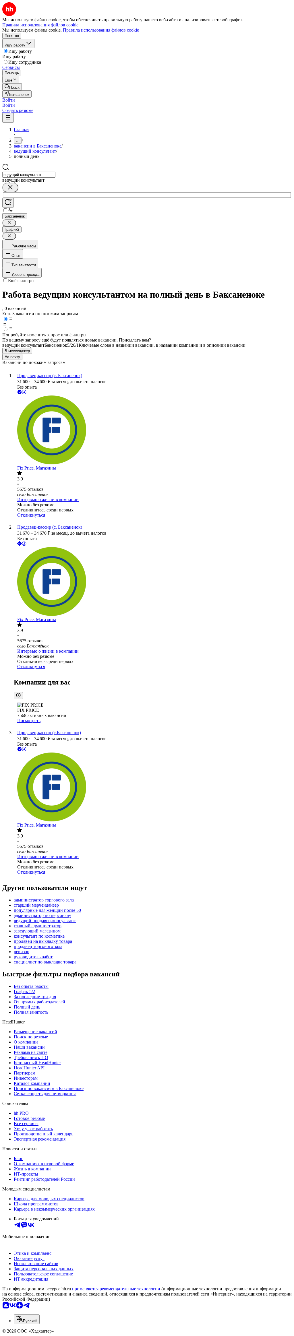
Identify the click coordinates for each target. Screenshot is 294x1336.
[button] (8, 100)
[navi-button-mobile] (8, 118)
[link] (12, 86)
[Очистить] (10, 187)
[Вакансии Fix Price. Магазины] (152, 430)
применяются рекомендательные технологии (116, 1288)
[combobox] (28, 175)
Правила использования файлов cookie (101, 30)
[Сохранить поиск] (8, 203)
